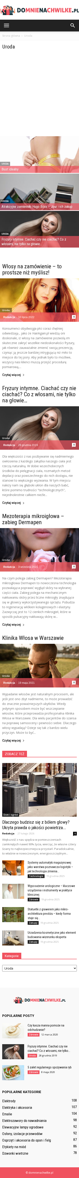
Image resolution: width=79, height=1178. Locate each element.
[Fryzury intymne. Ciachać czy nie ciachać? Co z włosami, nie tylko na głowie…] (39, 235)
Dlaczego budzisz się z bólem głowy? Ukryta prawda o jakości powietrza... (36, 825)
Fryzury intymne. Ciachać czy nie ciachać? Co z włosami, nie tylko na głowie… (39, 394)
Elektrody (9, 1101)
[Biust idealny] (39, 160)
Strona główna (11, 36)
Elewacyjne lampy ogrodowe (22, 1127)
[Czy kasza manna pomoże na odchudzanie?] (13, 1030)
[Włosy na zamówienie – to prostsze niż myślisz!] (39, 300)
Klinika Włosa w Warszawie (33, 638)
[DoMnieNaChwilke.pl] (39, 10)
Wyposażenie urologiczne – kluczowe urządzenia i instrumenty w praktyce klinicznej (51, 890)
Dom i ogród (11, 814)
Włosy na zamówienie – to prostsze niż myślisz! (32, 269)
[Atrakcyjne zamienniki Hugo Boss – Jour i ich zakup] (39, 198)
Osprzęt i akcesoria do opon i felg (26, 1140)
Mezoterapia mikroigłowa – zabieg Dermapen (33, 519)
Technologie (36, 876)
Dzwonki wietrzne (15, 1153)
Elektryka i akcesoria (17, 1107)
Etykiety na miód (14, 1147)
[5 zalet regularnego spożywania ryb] (13, 1072)
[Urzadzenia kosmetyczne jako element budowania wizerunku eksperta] (13, 937)
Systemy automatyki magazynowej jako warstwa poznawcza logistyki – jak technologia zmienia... (50, 867)
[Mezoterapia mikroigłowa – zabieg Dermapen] (39, 550)
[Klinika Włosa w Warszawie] (39, 665)
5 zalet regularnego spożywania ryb (50, 1067)
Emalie (7, 1114)
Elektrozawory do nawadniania (24, 1120)
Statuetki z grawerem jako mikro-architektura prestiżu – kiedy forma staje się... (49, 914)
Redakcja (9, 317)
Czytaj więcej (11, 375)
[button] (73, 25)
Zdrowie (33, 899)
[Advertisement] (39, 94)
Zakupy (33, 922)
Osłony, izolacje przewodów (22, 1134)
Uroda (5, 164)
